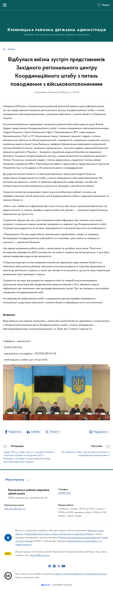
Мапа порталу (14, 479)
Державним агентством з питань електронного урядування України (59, 534)
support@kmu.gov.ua (39, 555)
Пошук (106, 5)
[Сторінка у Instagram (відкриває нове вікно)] (54, 566)
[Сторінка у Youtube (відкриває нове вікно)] (63, 566)
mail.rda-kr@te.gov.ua (14, 509)
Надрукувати (100, 432)
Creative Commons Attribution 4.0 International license (80, 574)
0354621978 (64, 493)
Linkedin (35, 432)
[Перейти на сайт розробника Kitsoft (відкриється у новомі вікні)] (46, 585)
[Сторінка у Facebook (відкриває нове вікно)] (49, 566)
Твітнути (54, 432)
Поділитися (15, 432)
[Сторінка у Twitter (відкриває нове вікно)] (59, 566)
